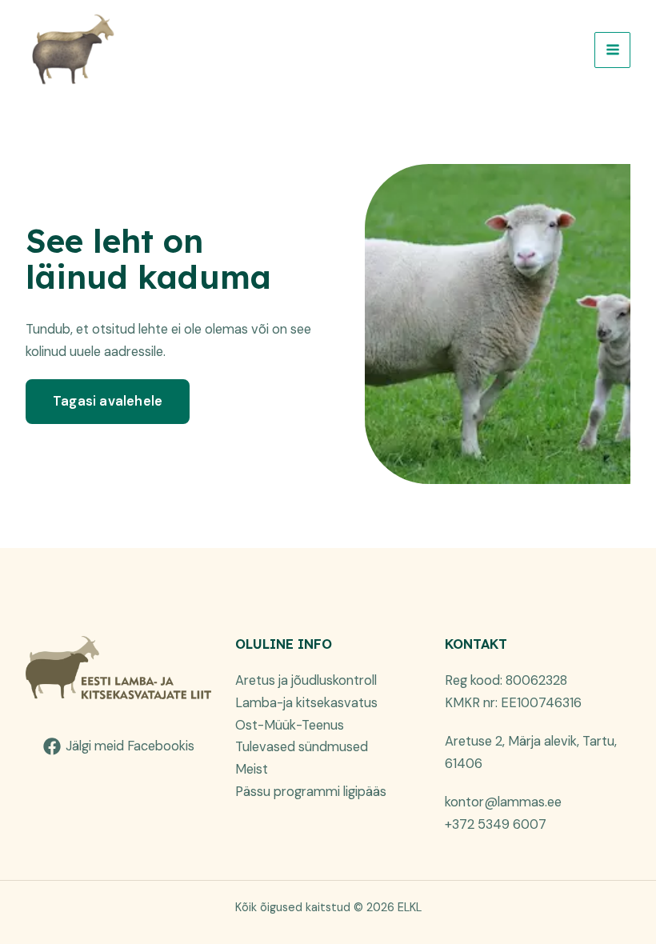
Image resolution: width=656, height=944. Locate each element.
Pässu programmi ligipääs (310, 791)
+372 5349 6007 (495, 824)
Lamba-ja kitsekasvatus (306, 702)
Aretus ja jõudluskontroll (306, 680)
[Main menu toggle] (612, 50)
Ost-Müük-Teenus (289, 725)
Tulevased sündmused (301, 746)
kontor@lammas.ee (503, 802)
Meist (251, 769)
